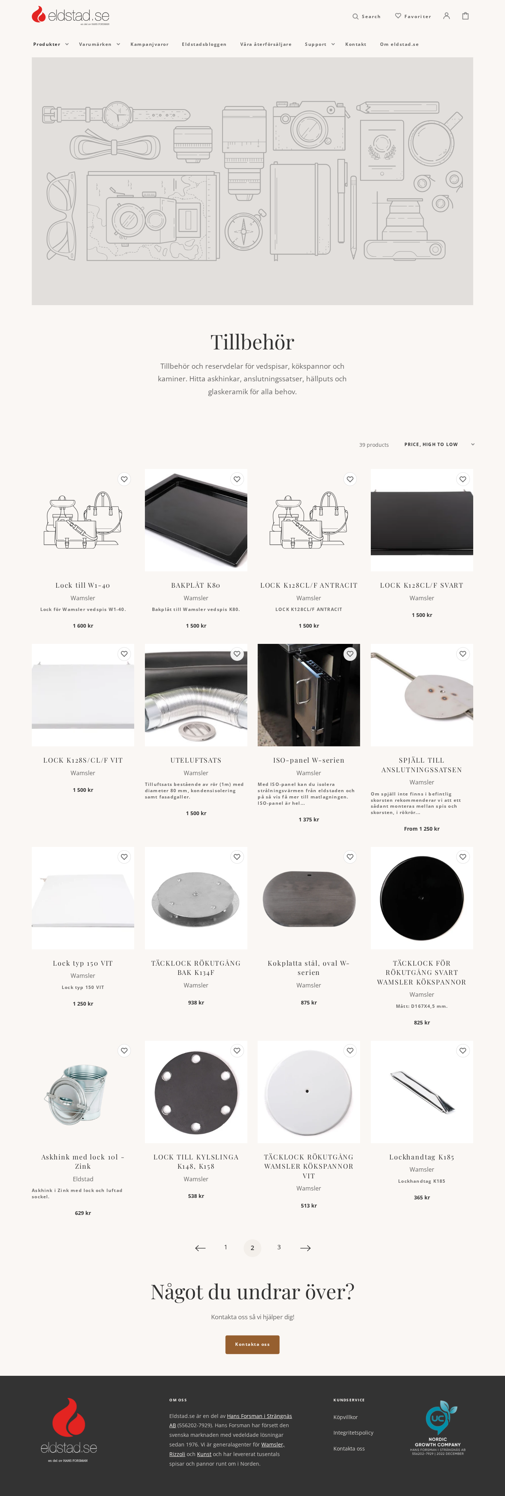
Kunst (204, 1454)
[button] (367, 16)
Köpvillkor (345, 1417)
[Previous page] (199, 1248)
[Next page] (306, 1248)
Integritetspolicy (353, 1432)
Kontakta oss (252, 1344)
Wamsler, (273, 1444)
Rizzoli (177, 1454)
